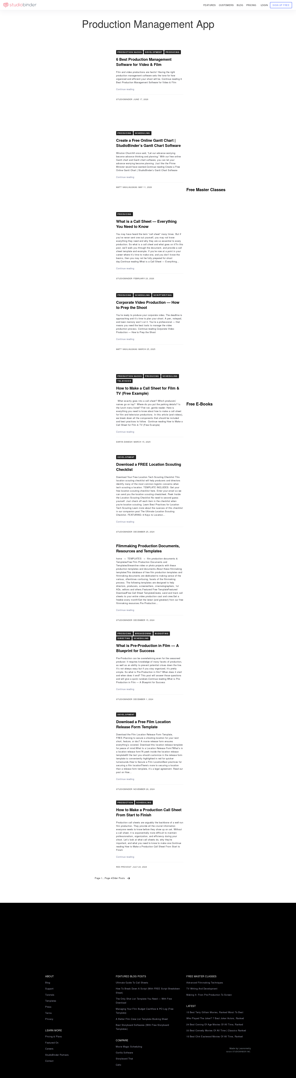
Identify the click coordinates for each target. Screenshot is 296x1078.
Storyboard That (124, 1058)
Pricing (251, 5)
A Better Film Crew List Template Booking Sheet (142, 1019)
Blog (47, 982)
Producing (173, 52)
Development (153, 52)
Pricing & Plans (53, 1036)
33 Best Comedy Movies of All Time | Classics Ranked (216, 1030)
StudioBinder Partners (57, 1054)
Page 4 (108, 878)
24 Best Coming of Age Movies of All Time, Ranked (214, 1024)
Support (49, 988)
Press (48, 1006)
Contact (49, 1060)
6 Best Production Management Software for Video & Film (143, 61)
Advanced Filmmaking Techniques (204, 982)
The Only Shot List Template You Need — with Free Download (144, 1000)
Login (264, 5)
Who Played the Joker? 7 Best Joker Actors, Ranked (215, 1018)
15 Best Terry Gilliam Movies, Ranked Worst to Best (214, 1012)
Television (124, 381)
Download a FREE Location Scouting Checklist (148, 466)
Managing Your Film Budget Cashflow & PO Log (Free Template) (145, 1010)
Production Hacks (130, 52)
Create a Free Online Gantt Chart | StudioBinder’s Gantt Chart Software (148, 142)
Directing (124, 638)
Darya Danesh (124, 441)
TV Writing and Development (201, 988)
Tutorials (49, 994)
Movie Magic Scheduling (129, 1046)
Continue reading (125, 89)
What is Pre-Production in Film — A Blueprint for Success (147, 648)
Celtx (118, 1064)
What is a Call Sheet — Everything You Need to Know (146, 223)
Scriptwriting (162, 295)
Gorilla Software (124, 1052)
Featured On (52, 1042)
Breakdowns (143, 633)
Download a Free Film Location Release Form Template (143, 724)
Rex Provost (124, 866)
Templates (50, 1000)
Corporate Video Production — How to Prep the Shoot (147, 304)
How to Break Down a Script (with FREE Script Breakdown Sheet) (148, 990)
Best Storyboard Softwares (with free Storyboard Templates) (142, 1026)
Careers (49, 1048)
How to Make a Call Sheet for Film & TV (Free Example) (147, 390)
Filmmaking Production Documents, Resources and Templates (148, 548)
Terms (48, 1013)
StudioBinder (124, 99)
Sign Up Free (281, 5)
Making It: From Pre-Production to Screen (209, 994)
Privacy (49, 1019)
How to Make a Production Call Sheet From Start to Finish (148, 812)
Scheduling (142, 133)
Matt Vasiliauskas (126, 187)
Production (125, 802)
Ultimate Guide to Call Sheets (132, 982)
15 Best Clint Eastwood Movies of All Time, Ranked (214, 1036)
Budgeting (162, 633)
